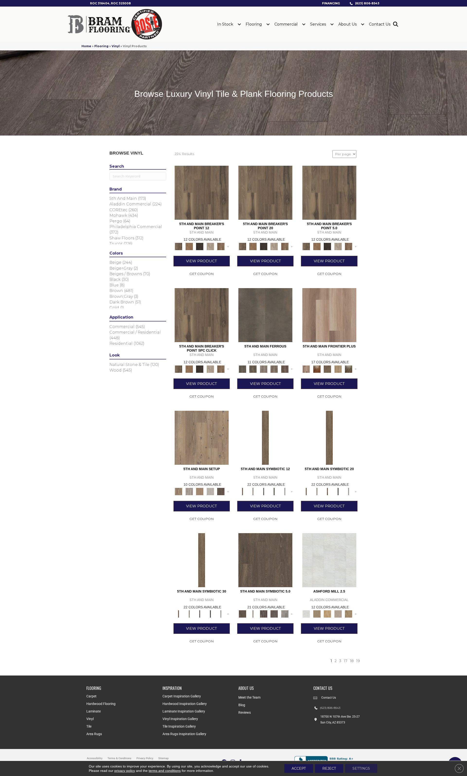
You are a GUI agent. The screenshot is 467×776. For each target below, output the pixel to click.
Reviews (244, 712)
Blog (241, 705)
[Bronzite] (263, 491)
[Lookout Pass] (210, 246)
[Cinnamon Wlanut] (348, 369)
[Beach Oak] (189, 491)
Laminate (93, 711)
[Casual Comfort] (327, 369)
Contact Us (379, 24)
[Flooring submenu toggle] (268, 24)
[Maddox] (327, 614)
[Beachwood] (252, 491)
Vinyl (116, 46)
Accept (299, 768)
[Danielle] (348, 614)
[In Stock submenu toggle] (239, 24)
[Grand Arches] (189, 246)
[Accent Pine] (202, 437)
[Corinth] (338, 614)
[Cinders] (284, 491)
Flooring (254, 24)
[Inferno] (284, 369)
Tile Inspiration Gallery (179, 726)
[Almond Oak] (329, 315)
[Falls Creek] (202, 192)
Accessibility (94, 758)
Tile (88, 726)
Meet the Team (249, 697)
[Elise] (316, 614)
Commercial (286, 24)
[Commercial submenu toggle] (304, 24)
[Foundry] (263, 369)
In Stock (225, 24)
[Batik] (265, 437)
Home (86, 46)
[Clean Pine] (210, 491)
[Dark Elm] (220, 491)
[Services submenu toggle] (332, 24)
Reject (329, 768)
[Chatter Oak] (199, 491)
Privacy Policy (144, 758)
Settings (361, 768)
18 (352, 661)
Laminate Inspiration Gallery (183, 711)
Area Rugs (94, 734)
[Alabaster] (329, 560)
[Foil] (252, 369)
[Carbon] (274, 491)
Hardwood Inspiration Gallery (184, 704)
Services (318, 24)
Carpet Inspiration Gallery (181, 696)
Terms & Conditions (119, 758)
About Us (347, 24)
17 (345, 661)
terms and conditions (165, 771)
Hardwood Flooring (101, 704)
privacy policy (124, 771)
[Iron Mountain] (199, 246)
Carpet (91, 696)
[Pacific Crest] (220, 246)
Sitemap (163, 758)
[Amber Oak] (316, 369)
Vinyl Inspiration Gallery (180, 719)
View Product (201, 261)
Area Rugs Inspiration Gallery (184, 734)
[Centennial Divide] (338, 369)
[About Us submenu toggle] (363, 24)
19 (358, 661)
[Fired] (265, 315)
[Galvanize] (274, 369)
